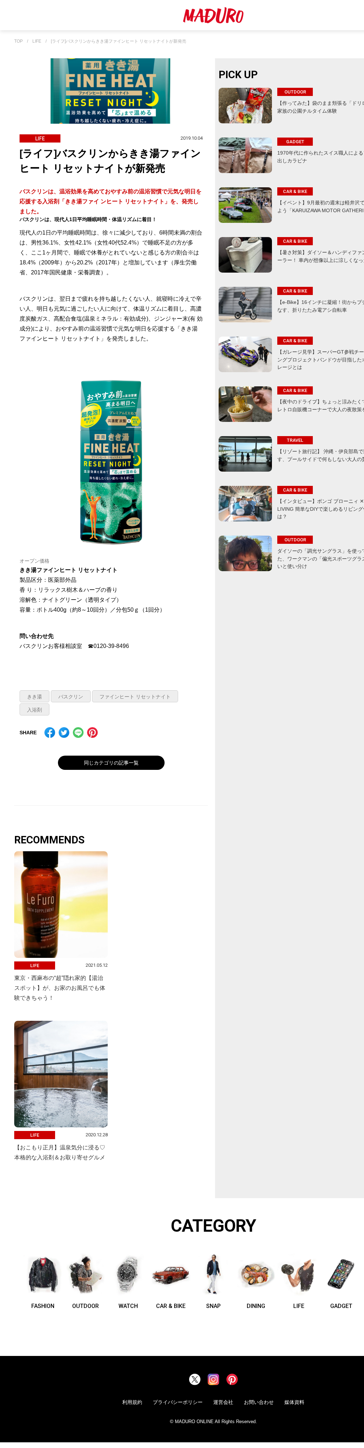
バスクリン (70, 696)
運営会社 (223, 1402)
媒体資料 (294, 1402)
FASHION (42, 1306)
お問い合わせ (259, 1402)
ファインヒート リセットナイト (135, 696)
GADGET (341, 1306)
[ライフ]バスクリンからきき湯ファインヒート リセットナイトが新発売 (118, 41)
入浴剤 (34, 710)
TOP (18, 41)
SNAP (213, 1306)
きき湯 (34, 696)
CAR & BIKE (171, 1306)
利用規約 (132, 1402)
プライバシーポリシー (178, 1402)
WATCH (128, 1306)
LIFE (36, 41)
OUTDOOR (85, 1306)
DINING (256, 1306)
